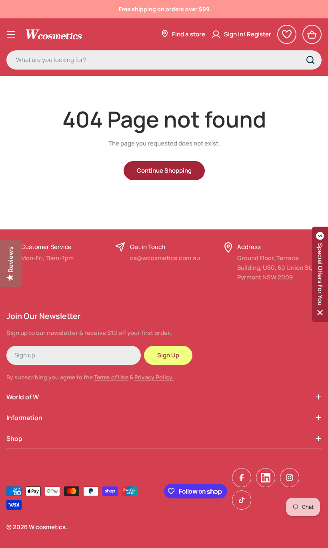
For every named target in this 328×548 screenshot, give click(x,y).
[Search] (310, 60)
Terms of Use (111, 377)
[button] (320, 274)
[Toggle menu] (11, 34)
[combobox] (164, 60)
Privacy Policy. (154, 377)
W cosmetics (47, 527)
